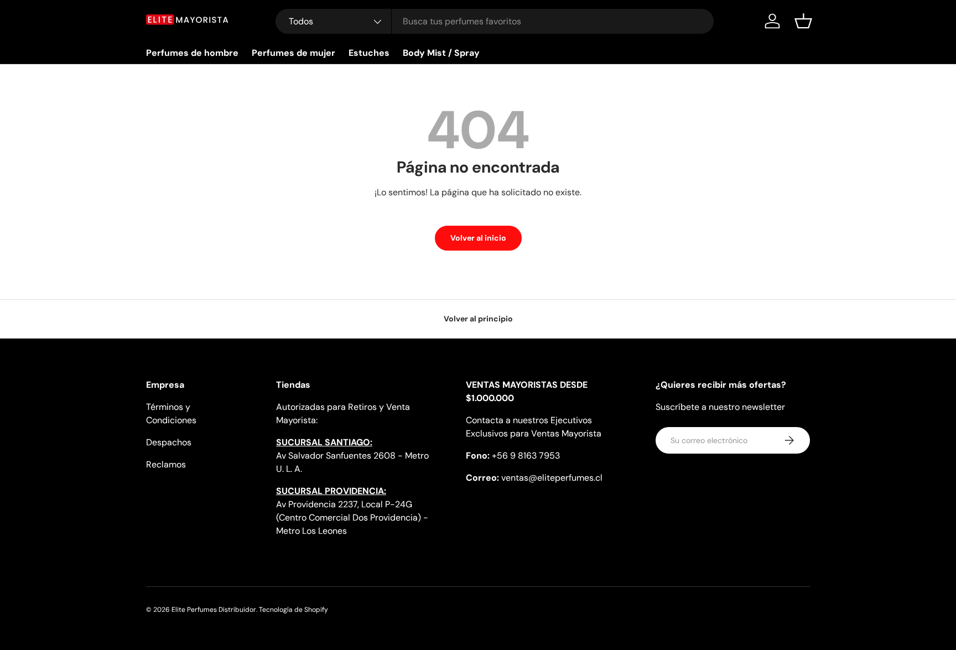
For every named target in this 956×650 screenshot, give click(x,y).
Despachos (168, 442)
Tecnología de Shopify (293, 609)
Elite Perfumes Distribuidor (214, 609)
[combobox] (495, 21)
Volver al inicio (478, 238)
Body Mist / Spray (441, 53)
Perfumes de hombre (192, 53)
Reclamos (166, 464)
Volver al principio (478, 319)
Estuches (369, 53)
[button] (803, 21)
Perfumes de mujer (293, 53)
